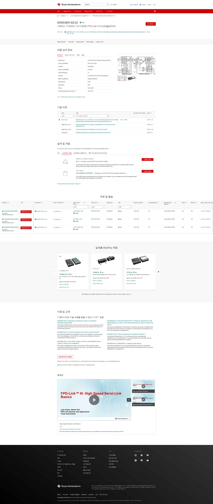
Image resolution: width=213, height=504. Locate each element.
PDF (68, 33)
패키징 (85, 467)
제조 (58, 473)
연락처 (85, 455)
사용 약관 (109, 361)
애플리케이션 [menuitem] (67, 11)
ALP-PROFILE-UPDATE (84, 173)
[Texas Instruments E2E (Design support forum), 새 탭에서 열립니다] (142, 461)
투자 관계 (59, 470)
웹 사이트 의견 (103, 494)
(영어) (148, 32)
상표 (96, 494)
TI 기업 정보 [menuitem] (109, 11)
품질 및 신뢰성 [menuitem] (88, 11)
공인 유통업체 (112, 467)
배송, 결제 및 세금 (113, 461)
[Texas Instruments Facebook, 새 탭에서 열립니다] (142, 455)
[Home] (69, 4)
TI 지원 (86, 365)
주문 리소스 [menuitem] (99, 11)
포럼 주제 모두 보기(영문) (65, 356)
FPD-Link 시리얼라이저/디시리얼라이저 (103, 15)
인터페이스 (63, 15)
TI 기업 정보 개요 (61, 455)
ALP (77, 161)
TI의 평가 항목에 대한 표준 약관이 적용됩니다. (69, 183)
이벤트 (59, 467)
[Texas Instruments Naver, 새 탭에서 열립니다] (148, 455)
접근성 (59, 494)
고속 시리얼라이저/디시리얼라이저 (79, 15)
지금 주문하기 (150, 24)
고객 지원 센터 (87, 464)
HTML (72, 33)
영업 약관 (83, 494)
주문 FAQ (111, 464)
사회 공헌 (59, 476)
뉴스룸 (59, 461)
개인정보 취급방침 (74, 494)
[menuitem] (155, 11)
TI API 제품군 (112, 455)
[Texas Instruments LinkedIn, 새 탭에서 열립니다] (136, 461)
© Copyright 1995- (63, 497)
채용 (58, 458)
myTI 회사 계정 (113, 458)
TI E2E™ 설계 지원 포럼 (89, 458)
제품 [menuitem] (58, 11)
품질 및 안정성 (87, 470)
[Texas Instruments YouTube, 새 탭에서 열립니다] (148, 461)
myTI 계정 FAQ (87, 473)
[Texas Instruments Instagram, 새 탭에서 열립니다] (136, 455)
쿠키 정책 (65, 494)
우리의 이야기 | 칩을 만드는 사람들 (66, 464)
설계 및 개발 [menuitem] (78, 11)
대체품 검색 (86, 461)
